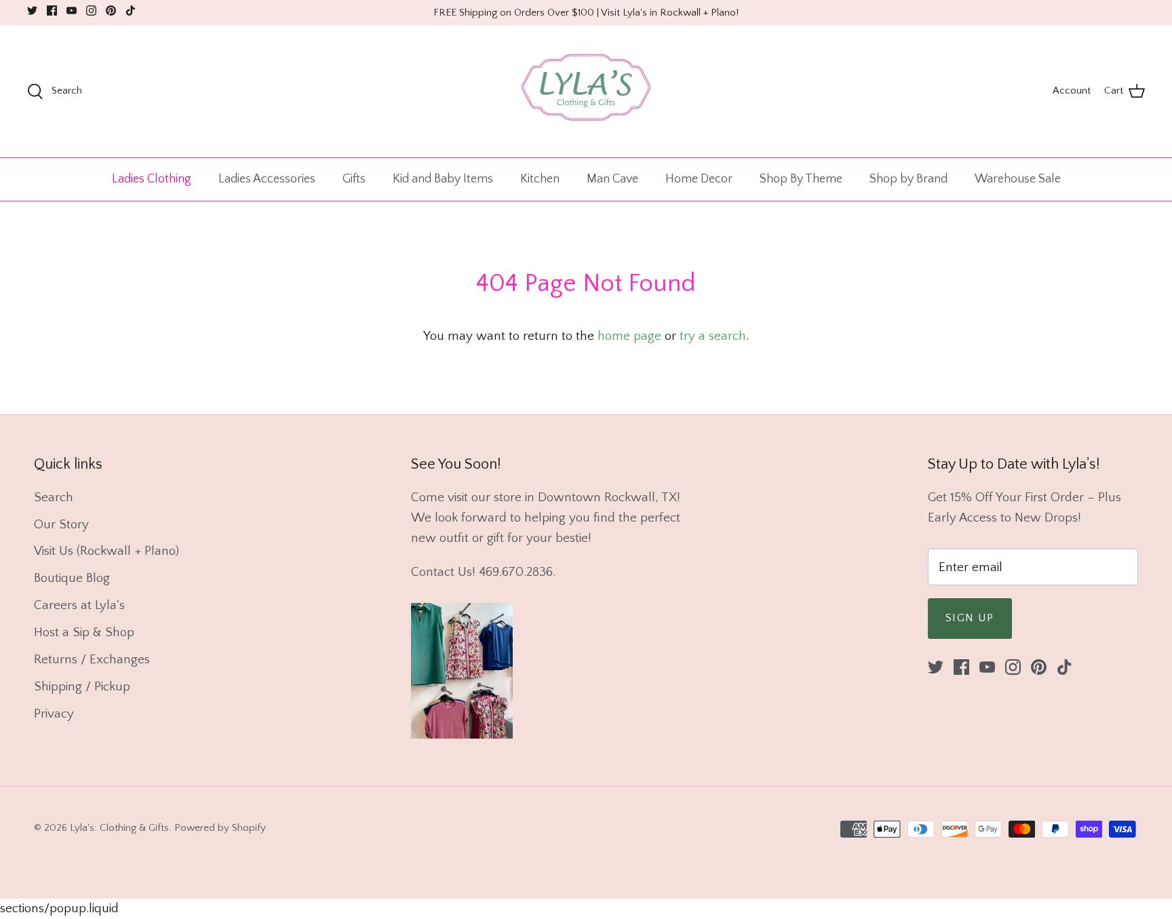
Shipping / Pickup (82, 687)
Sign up (969, 618)
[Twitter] (32, 10)
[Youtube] (71, 10)
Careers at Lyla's (79, 605)
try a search (713, 336)
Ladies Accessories (266, 179)
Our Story (61, 524)
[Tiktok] (130, 10)
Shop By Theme (801, 179)
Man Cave (612, 179)
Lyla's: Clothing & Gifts (119, 828)
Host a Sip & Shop (84, 632)
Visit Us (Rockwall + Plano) (106, 551)
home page (629, 336)
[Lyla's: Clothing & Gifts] (586, 91)
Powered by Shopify (220, 828)
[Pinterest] (111, 10)
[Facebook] (52, 10)
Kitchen (540, 179)
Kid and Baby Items (443, 179)
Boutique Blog (72, 578)
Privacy (54, 714)
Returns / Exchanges (92, 659)
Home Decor (698, 179)
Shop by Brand (909, 179)
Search (53, 497)
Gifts (354, 179)
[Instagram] (91, 10)
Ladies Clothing (151, 179)
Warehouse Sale (1018, 179)
